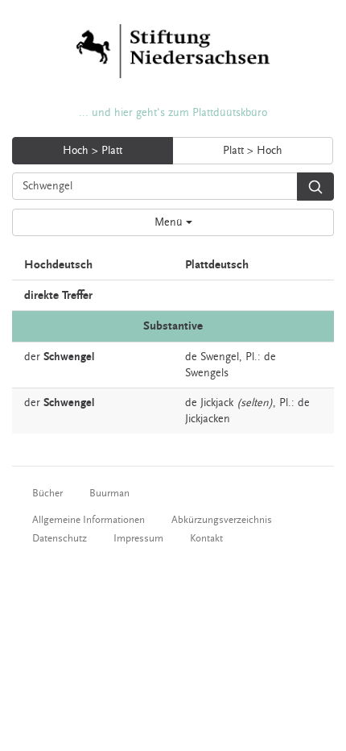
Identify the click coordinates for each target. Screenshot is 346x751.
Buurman (109, 493)
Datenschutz (59, 538)
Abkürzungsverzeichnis (221, 519)
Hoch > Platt (92, 150)
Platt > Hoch (252, 150)
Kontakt (206, 538)
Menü (170, 222)
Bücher (47, 493)
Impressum (138, 538)
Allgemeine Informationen (88, 519)
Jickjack (216, 402)
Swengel (219, 357)
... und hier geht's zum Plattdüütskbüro (173, 112)
